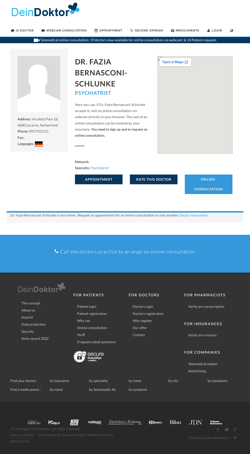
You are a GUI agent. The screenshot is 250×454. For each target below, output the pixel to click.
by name (135, 381)
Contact (139, 335)
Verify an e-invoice (202, 335)
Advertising (197, 371)
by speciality (98, 381)
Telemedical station (203, 364)
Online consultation (92, 328)
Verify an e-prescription (206, 306)
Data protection (33, 324)
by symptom (138, 389)
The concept (30, 303)
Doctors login (143, 306)
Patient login (86, 306)
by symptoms (218, 381)
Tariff (81, 335)
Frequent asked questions (96, 342)
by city (173, 381)
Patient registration (92, 313)
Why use (83, 321)
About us (28, 310)
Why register (142, 321)
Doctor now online (193, 215)
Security (27, 331)
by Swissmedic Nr (102, 389)
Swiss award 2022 (35, 338)
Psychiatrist (93, 93)
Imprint (27, 317)
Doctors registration (148, 313)
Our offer (140, 328)
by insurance (59, 381)
